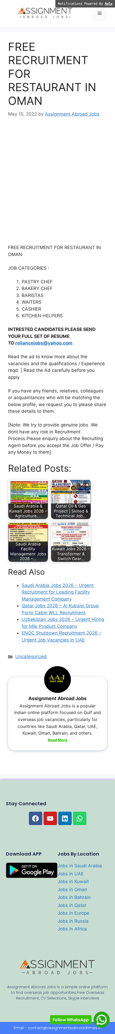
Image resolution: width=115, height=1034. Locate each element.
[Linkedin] (65, 818)
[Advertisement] (57, 184)
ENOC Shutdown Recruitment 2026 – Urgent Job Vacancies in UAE (61, 636)
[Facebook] (35, 818)
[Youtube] (50, 818)
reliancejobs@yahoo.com (43, 343)
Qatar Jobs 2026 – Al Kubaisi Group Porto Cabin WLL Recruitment (60, 609)
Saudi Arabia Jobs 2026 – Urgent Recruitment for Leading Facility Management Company (58, 592)
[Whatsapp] (79, 818)
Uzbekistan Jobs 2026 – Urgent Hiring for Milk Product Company (63, 623)
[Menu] (99, 13)
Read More (57, 740)
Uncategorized (31, 656)
